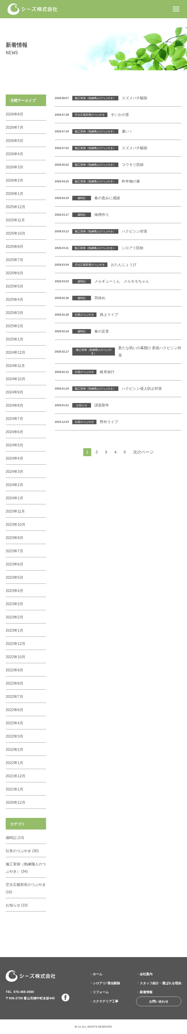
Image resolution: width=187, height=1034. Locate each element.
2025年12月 (15, 207)
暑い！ (127, 131)
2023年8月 (14, 538)
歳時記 (82, 198)
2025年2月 (14, 326)
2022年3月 (14, 736)
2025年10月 (15, 233)
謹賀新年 (101, 405)
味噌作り (101, 215)
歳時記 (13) (15, 838)
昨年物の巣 (131, 181)
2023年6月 (14, 564)
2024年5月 (14, 445)
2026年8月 (14, 114)
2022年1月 (14, 763)
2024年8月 (14, 405)
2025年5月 (14, 286)
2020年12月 (15, 802)
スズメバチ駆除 (134, 98)
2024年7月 (14, 419)
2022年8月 (14, 683)
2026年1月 (14, 194)
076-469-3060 (23, 992)
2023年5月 (14, 577)
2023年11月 (15, 511)
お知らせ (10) (17, 905)
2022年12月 (15, 644)
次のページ (143, 452)
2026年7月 (14, 127)
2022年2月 (14, 749)
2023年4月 (14, 591)
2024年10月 (15, 379)
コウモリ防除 (133, 165)
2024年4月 (14, 458)
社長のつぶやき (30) (22, 851)
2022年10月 (15, 657)
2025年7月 (14, 260)
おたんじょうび (123, 265)
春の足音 (101, 331)
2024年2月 (14, 485)
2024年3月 (14, 472)
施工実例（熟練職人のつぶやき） (95, 98)
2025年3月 (14, 313)
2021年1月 (14, 789)
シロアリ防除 (132, 248)
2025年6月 (14, 273)
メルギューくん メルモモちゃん (121, 281)
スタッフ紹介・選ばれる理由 (160, 983)
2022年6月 (14, 710)
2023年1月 (14, 630)
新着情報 (146, 992)
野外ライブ (109, 422)
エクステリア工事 (105, 1001)
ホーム (97, 974)
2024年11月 (15, 366)
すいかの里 (120, 115)
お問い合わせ (158, 1001)
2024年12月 (15, 352)
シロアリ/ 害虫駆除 (106, 983)
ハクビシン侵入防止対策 (142, 388)
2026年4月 (14, 154)
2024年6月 (14, 432)
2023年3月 (14, 604)
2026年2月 (14, 180)
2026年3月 (14, 167)
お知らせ (81, 405)
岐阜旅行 (107, 372)
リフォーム (101, 992)
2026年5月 (14, 141)
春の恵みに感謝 (107, 198)
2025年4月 (14, 299)
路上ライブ (109, 315)
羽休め (99, 298)
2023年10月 (15, 524)
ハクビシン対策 (134, 231)
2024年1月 (14, 498)
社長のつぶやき (84, 314)
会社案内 (146, 974)
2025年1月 (14, 339)
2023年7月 (14, 551)
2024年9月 (14, 392)
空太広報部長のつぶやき (90, 114)
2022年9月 (14, 670)
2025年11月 (15, 220)
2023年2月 (14, 617)
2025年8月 (14, 247)
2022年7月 (14, 697)
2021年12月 (15, 776)
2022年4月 (14, 723)
